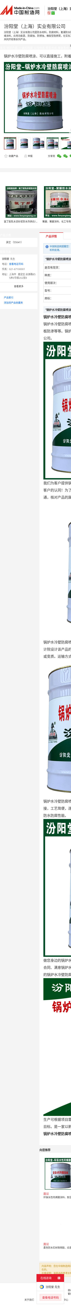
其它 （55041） (14, 242)
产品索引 (8, 297)
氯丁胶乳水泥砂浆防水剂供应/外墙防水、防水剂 (29, 221)
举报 (30, 156)
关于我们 (29, 1299)
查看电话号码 (16, 264)
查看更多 (18, 286)
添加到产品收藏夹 (13, 302)
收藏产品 (13, 156)
